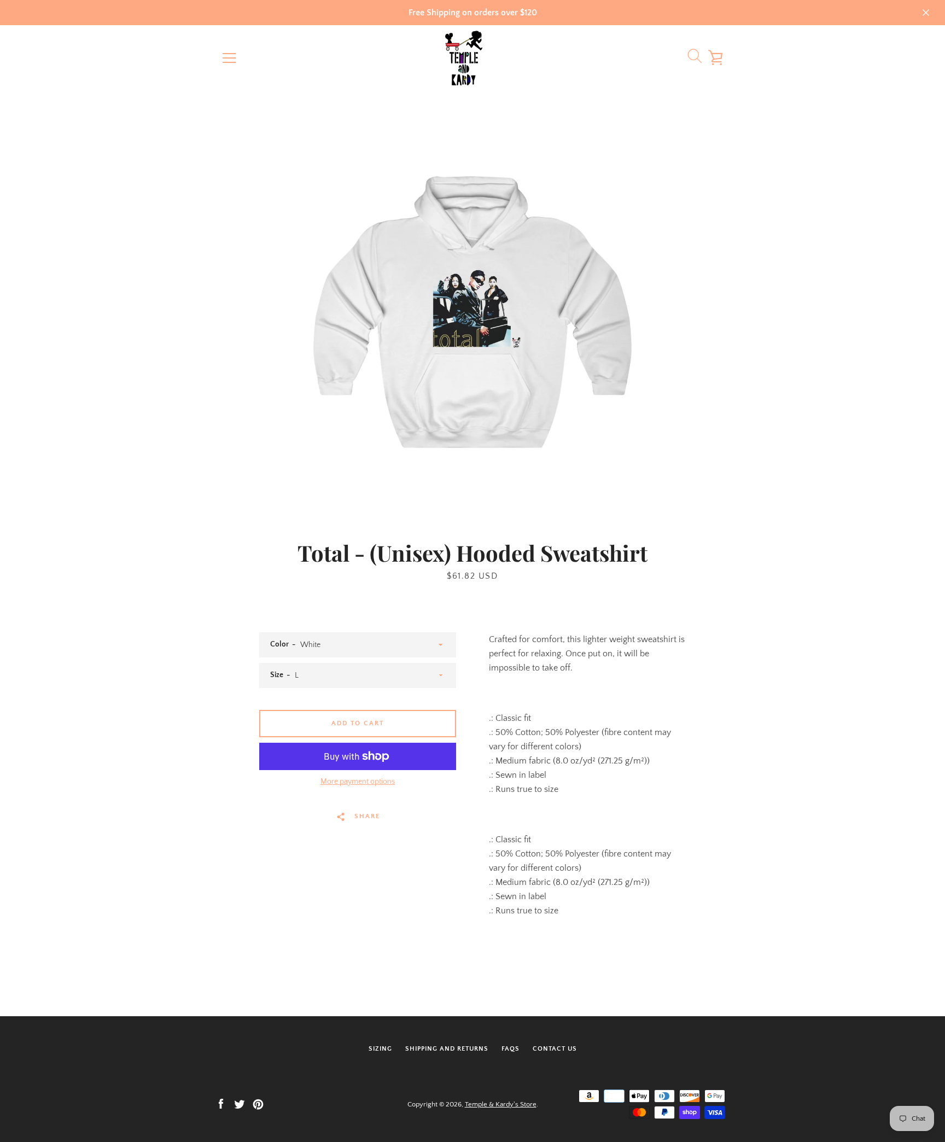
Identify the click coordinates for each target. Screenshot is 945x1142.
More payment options (357, 781)
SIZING (380, 1048)
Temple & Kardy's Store (500, 1104)
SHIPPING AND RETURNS (446, 1048)
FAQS (510, 1048)
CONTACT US (555, 1048)
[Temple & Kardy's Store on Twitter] (239, 1104)
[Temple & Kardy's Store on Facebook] (220, 1104)
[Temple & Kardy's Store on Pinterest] (258, 1104)
